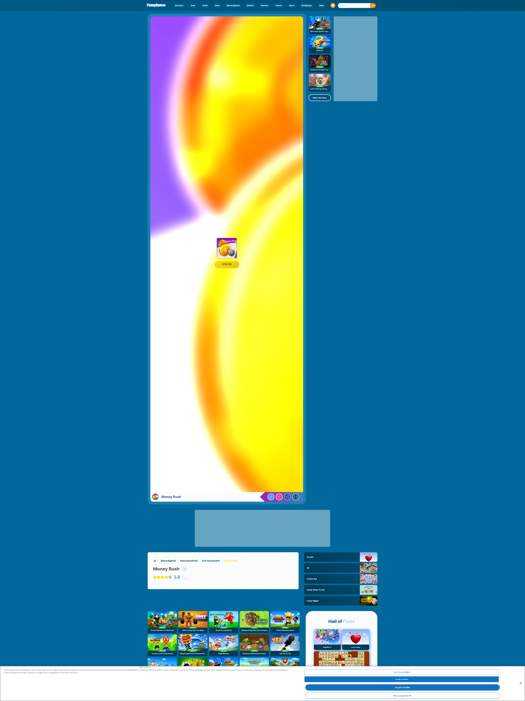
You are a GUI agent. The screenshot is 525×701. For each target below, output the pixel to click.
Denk (217, 5)
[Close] (521, 683)
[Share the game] (287, 496)
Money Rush (231, 560)
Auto (193, 5)
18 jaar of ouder (402, 687)
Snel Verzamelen (211, 560)
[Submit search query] (373, 5)
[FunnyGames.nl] (154, 560)
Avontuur (179, 5)
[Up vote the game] (271, 496)
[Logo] (156, 5)
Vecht (205, 5)
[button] (332, 5)
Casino (278, 5)
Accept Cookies (401, 679)
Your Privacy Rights (401, 672)
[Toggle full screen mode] (295, 496)
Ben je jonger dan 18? (402, 696)
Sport (291, 5)
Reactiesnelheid (189, 560)
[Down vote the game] (279, 496)
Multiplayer (306, 5)
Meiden (250, 5)
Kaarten (264, 5)
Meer (321, 5)
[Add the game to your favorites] (184, 568)
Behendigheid (233, 5)
